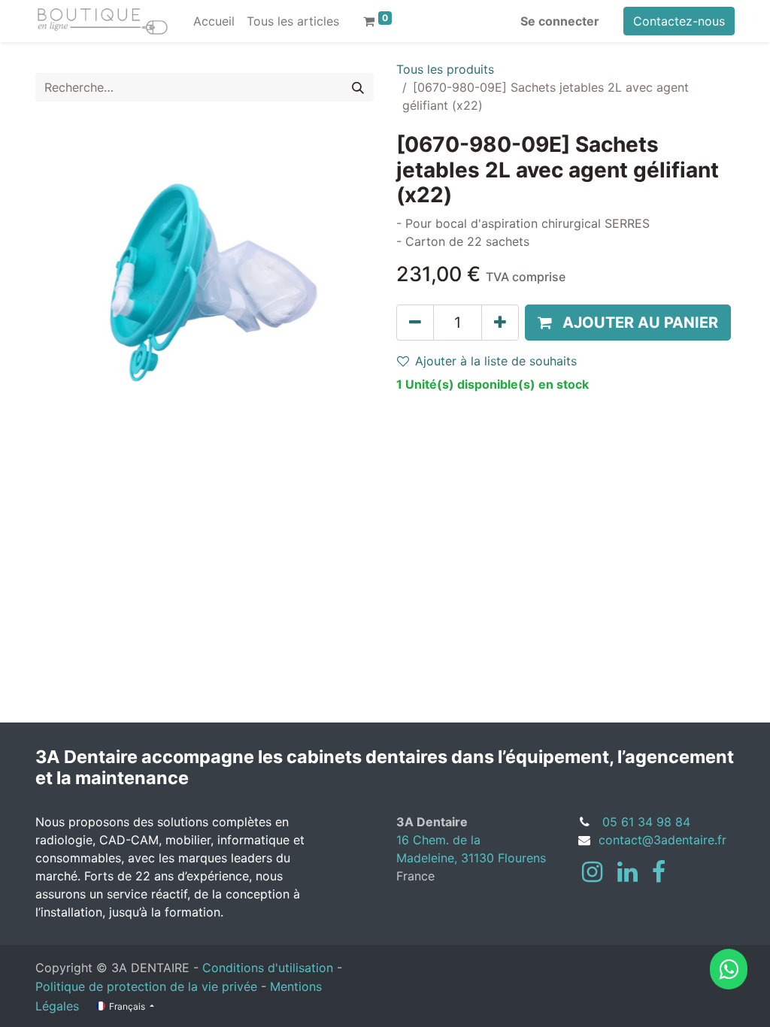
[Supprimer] (415, 322)
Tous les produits (445, 69)
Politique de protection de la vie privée (146, 986)
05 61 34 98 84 (646, 821)
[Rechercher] (358, 87)
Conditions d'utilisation (267, 967)
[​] (592, 872)
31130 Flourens (503, 857)
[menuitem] (214, 21)
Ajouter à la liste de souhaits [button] (496, 360)
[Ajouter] (500, 322)
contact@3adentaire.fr (662, 839)
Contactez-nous (679, 21)
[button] (628, 322)
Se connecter (559, 21)
